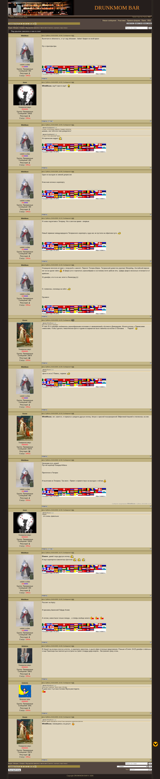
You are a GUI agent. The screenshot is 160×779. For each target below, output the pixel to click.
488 (73, 366)
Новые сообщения (109, 20)
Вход (25, 17)
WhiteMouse (24, 35)
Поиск (144, 20)
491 (73, 510)
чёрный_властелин (29, 25)
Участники (122, 20)
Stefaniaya (25, 646)
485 (73, 218)
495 (73, 682)
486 (73, 265)
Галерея (22, 27)
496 (73, 717)
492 (73, 552)
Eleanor (24, 320)
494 (73, 646)
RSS (149, 17)
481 (73, 35)
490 (73, 460)
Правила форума (133, 20)
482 (73, 82)
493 (73, 599)
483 (73, 125)
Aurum (25, 82)
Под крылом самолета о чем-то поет (36, 27)
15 (30, 23)
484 (73, 171)
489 (73, 413)
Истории (16, 27)
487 (73, 320)
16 (32, 23)
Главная (11, 17)
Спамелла (25, 682)
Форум (10, 27)
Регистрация (19, 17)
